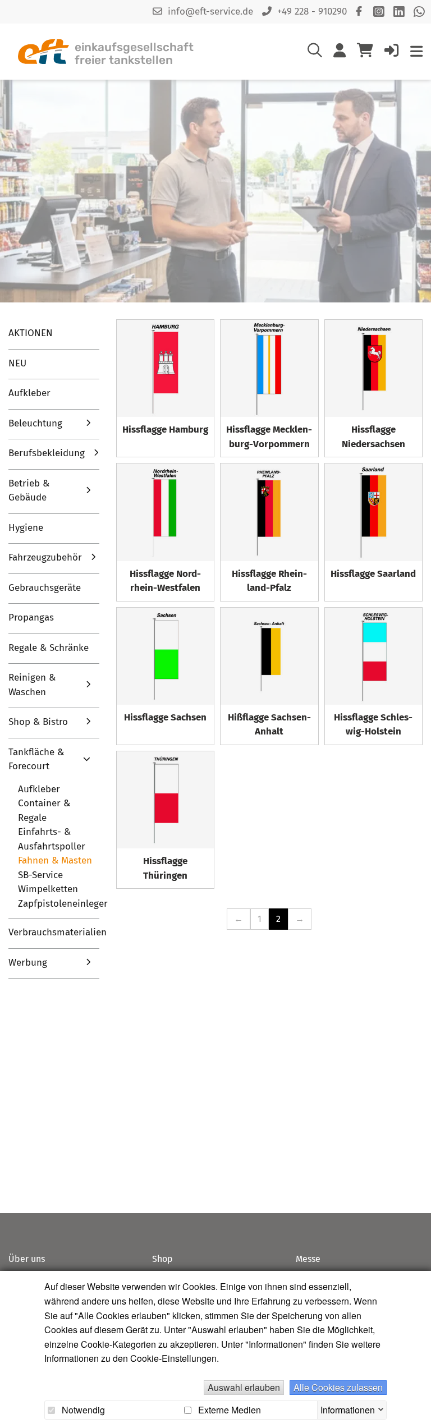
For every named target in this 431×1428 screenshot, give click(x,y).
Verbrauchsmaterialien (53, 932)
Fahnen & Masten (55, 860)
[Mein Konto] (339, 52)
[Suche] (315, 52)
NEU (17, 363)
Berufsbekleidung (46, 453)
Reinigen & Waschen (32, 685)
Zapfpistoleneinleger (63, 904)
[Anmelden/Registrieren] (391, 52)
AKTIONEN (30, 333)
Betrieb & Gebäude (28, 490)
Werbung (27, 962)
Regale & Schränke (48, 648)
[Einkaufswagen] (365, 51)
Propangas (31, 617)
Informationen (347, 1408)
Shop (162, 1258)
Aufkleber (29, 393)
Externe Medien (228, 1410)
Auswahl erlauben (244, 1387)
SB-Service (40, 875)
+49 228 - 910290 (312, 11)
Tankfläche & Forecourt (36, 759)
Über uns (26, 1258)
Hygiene (25, 528)
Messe (308, 1258)
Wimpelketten (48, 889)
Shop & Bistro (38, 722)
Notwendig (82, 1410)
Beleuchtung (35, 423)
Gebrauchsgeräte (44, 588)
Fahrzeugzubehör (45, 557)
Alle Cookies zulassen (338, 1387)
